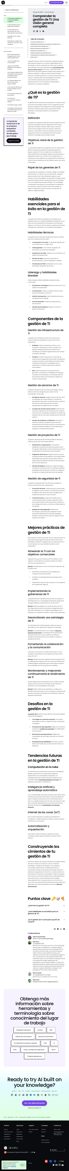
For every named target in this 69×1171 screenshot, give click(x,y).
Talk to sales (57, 1129)
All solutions (7, 1139)
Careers (43, 1129)
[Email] (34, 31)
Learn (17, 1129)
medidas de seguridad (47, 729)
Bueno (22, 1165)
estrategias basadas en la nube (49, 780)
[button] (66, 3)
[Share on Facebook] (43, 31)
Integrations (7, 1134)
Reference (19, 1134)
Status (30, 1132)
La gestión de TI (32, 714)
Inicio (5, 1117)
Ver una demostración (56, 2)
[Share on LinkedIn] (37, 31)
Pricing (5, 1129)
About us (43, 1132)
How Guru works (8, 1132)
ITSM (16, 1117)
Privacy (30, 1163)
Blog (17, 1141)
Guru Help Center (33, 1129)
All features (7, 1136)
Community (19, 1139)
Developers (19, 1136)
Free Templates (45, 1142)
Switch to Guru (45, 1140)
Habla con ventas (13, 141)
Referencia (11, 1117)
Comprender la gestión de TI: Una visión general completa (34, 1117)
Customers (19, 1132)
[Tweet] (40, 31)
